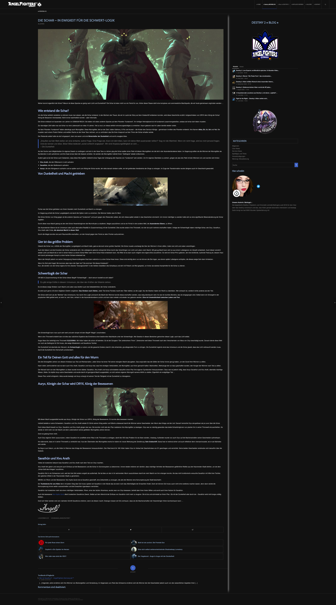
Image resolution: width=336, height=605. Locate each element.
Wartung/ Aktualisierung (240, 159)
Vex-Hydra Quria (58, 494)
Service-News (237, 151)
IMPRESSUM (73, 600)
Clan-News (236, 148)
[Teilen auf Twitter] (131, 529)
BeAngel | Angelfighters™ (62, 518)
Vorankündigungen (238, 156)
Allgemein (41, 24)
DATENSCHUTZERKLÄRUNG (61, 600)
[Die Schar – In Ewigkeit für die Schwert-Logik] (130, 64)
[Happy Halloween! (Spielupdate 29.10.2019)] (1, 302)
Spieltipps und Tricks (239, 153)
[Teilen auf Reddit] (192, 529)
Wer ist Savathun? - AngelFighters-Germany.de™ (56, 578)
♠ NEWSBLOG (42, 11)
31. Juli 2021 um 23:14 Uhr (45, 579)
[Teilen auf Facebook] (69, 529)
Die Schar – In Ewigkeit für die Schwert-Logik (76, 20)
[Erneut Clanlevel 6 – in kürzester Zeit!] (334, 302)
